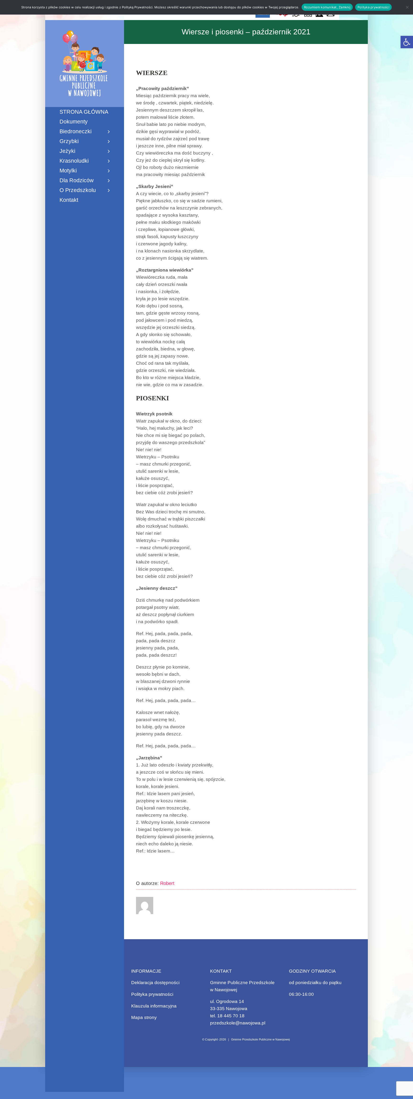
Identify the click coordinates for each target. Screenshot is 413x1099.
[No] (407, 7)
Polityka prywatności (152, 994)
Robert (167, 883)
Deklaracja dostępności (155, 982)
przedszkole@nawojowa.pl (237, 1022)
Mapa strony (144, 1017)
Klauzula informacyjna (154, 1005)
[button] (407, 42)
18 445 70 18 (231, 1015)
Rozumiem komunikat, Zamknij (327, 7)
